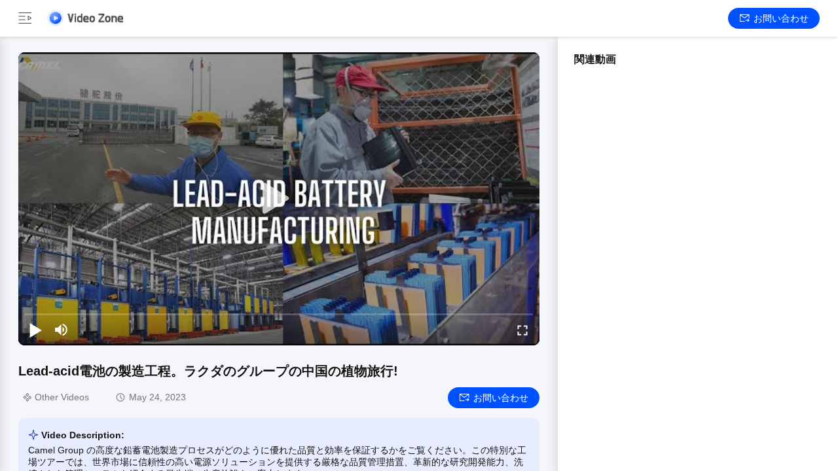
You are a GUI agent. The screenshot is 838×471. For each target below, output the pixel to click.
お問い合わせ (781, 18)
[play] (279, 199)
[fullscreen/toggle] (522, 330)
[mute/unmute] (61, 330)
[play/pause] (35, 330)
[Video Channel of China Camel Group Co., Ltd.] (85, 18)
